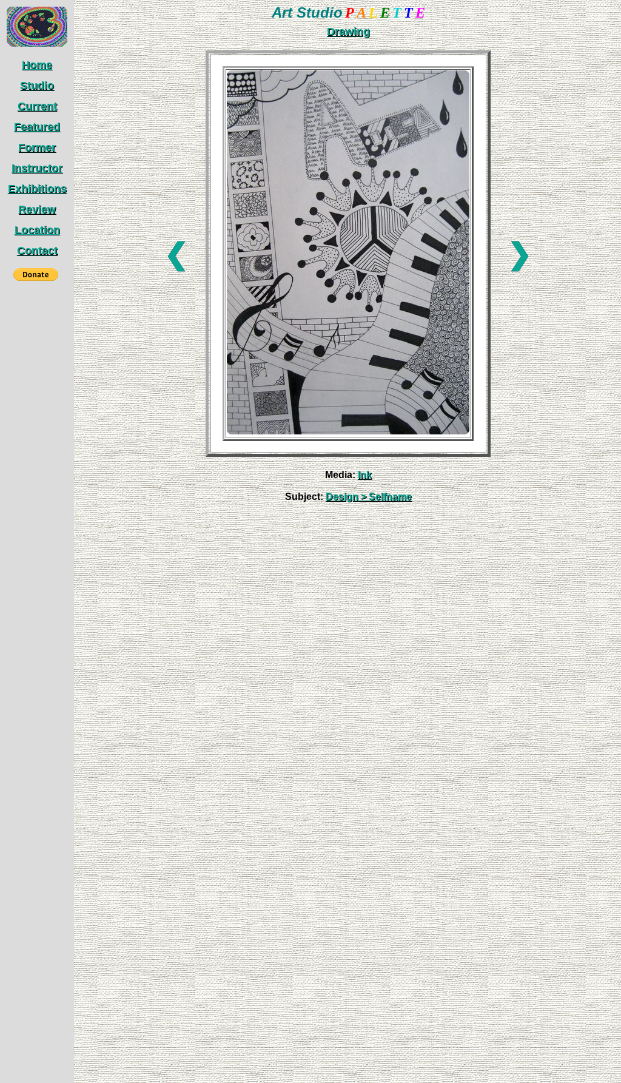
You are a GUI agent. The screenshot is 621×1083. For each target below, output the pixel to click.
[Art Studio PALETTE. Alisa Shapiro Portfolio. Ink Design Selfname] (348, 431)
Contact (37, 251)
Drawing (348, 31)
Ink (365, 475)
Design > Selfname (369, 496)
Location (37, 230)
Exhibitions (37, 189)
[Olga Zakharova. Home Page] (37, 44)
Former (37, 147)
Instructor (37, 168)
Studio (37, 85)
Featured (37, 127)
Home (37, 65)
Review (37, 209)
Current (37, 106)
